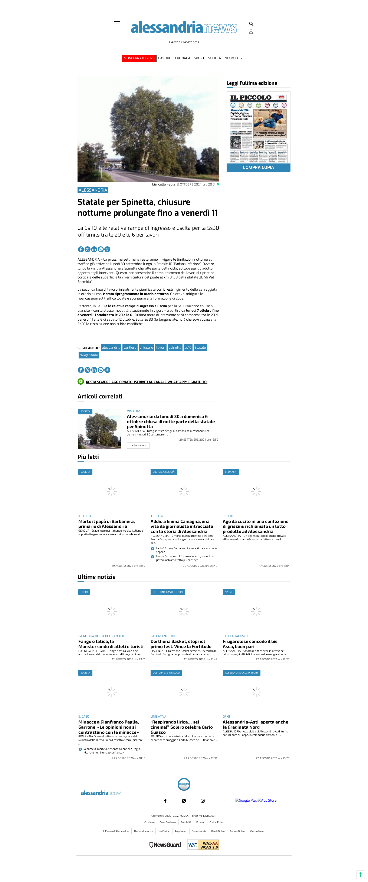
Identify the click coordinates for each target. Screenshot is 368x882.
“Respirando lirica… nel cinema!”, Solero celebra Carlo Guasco (182, 727)
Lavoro (164, 58)
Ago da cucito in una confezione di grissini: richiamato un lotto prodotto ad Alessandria (256, 526)
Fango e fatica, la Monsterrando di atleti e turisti (111, 643)
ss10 (188, 347)
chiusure (146, 347)
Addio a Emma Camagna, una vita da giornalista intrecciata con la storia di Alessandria (182, 526)
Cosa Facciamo (168, 822)
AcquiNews (181, 831)
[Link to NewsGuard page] (166, 845)
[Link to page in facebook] (81, 249)
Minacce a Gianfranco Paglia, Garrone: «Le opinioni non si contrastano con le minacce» (108, 727)
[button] (251, 24)
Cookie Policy (217, 822)
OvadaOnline (218, 831)
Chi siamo (149, 822)
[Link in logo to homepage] (184, 30)
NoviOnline (164, 831)
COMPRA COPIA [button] (258, 167)
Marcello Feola (163, 184)
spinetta (175, 347)
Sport (199, 58)
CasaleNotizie (199, 831)
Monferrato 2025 (139, 58)
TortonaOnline (238, 831)
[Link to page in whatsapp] (101, 249)
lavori (160, 347)
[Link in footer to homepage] (184, 785)
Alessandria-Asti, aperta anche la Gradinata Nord (255, 724)
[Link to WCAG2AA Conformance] (201, 845)
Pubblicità (186, 822)
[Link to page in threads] (107, 249)
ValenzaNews (257, 831)
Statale (200, 347)
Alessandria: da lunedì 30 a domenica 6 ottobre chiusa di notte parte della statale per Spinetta (171, 421)
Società (214, 58)
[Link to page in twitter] (88, 249)
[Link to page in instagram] (202, 800)
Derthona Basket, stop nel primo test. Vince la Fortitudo (181, 643)
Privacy (200, 822)
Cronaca (182, 58)
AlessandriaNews (143, 831)
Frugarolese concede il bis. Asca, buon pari (251, 643)
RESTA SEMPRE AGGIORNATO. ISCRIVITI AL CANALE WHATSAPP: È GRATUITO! (146, 382)
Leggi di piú (138, 445)
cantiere (130, 347)
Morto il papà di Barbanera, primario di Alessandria (106, 523)
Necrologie (234, 58)
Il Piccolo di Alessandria (116, 831)
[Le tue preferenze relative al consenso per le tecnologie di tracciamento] (360, 875)
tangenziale (89, 355)
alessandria (111, 347)
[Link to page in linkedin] (94, 249)
